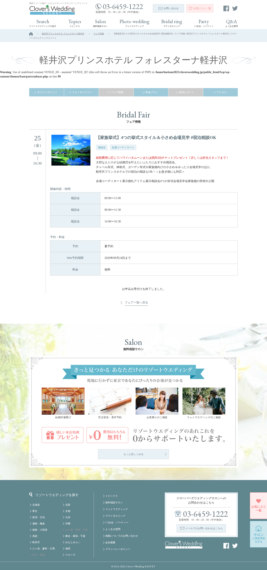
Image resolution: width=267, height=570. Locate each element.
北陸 (67, 504)
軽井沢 (36, 542)
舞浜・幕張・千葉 (75, 536)
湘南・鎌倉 (38, 523)
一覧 (202, 8)
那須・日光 (38, 517)
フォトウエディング (116, 509)
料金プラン (152, 92)
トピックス (111, 495)
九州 (67, 517)
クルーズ (70, 554)
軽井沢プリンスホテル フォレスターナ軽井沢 (63, 33)
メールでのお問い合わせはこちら (204, 528)
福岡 (67, 548)
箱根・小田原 (39, 529)
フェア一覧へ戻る (136, 302)
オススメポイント (47, 92)
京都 (67, 511)
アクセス (222, 92)
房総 (34, 536)
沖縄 (67, 523)
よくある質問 (112, 529)
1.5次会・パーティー (116, 522)
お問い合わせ (171, 8)
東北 (34, 511)
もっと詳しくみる (133, 454)
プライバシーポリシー (117, 549)
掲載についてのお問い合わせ (121, 535)
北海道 (36, 504)
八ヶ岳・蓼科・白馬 (43, 548)
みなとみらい (72, 542)
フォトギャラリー (82, 92)
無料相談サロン (114, 502)
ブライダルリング (115, 515)
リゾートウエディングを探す (57, 495)
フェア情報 (98, 33)
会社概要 (110, 542)
